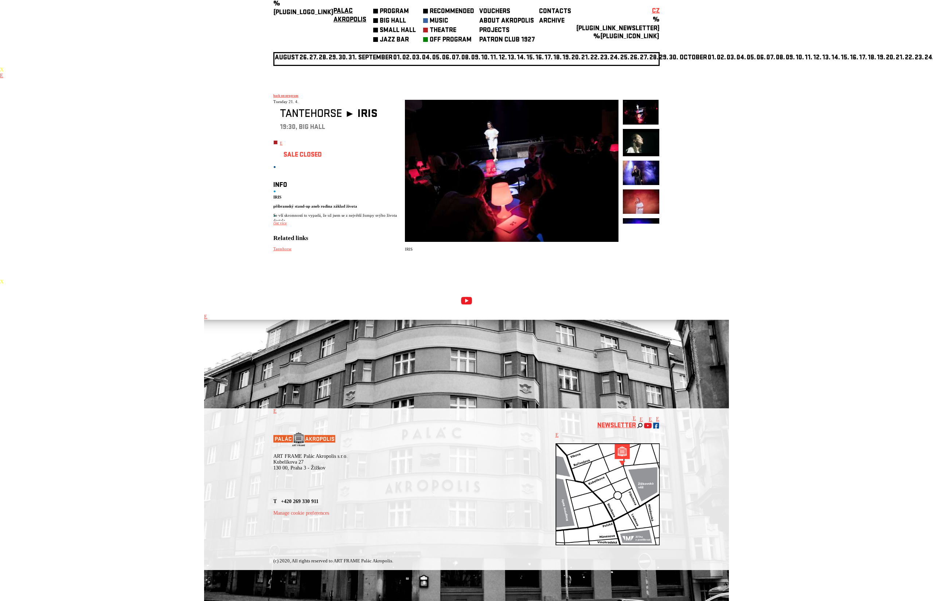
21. (585, 58)
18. (557, 58)
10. (485, 58)
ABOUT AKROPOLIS (506, 21)
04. (427, 58)
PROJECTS (494, 31)
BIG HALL (393, 21)
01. (712, 58)
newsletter (616, 426)
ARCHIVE (552, 21)
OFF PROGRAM (451, 40)
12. (503, 58)
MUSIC (439, 21)
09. (790, 58)
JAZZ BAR (394, 40)
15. (530, 58)
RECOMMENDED (452, 12)
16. (539, 58)
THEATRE (443, 31)
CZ (656, 11)
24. (615, 58)
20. (576, 58)
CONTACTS (555, 12)
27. (644, 58)
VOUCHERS (494, 12)
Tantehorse (282, 249)
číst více (280, 223)
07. (456, 58)
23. (919, 58)
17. (548, 58)
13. (512, 58)
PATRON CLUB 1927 (507, 40)
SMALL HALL (398, 31)
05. (751, 58)
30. (673, 58)
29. (663, 58)
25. (624, 58)
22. (595, 58)
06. (446, 58)
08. (466, 58)
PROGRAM (394, 12)
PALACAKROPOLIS (349, 15)
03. (731, 58)
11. (494, 58)
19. (566, 58)
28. (654, 58)
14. (521, 58)
